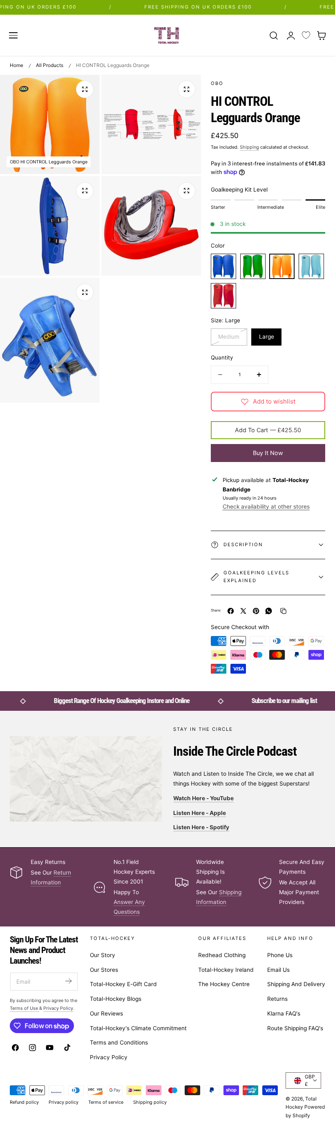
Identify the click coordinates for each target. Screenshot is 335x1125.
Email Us (278, 970)
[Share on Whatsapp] (268, 611)
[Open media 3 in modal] (85, 191)
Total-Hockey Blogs (115, 999)
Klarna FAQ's (283, 1013)
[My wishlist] (306, 35)
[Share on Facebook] (230, 611)
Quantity (222, 357)
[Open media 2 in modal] (186, 89)
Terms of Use (24, 1008)
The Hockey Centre (224, 984)
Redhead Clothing (222, 955)
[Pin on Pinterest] (256, 611)
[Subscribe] (68, 981)
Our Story (102, 955)
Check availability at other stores (266, 506)
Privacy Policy (108, 1057)
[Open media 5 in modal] (85, 292)
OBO (217, 83)
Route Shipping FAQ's (295, 1028)
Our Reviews (106, 1013)
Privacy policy (63, 1102)
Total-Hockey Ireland (226, 970)
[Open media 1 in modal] (85, 89)
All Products (49, 65)
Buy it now (268, 452)
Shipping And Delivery (296, 984)
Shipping (249, 147)
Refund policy (24, 1102)
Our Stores (104, 970)
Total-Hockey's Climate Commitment (138, 1028)
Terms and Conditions (119, 1043)
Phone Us (280, 955)
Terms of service (105, 1102)
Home (16, 65)
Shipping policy (150, 1102)
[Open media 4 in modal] (186, 191)
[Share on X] (243, 611)
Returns (277, 999)
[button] (13, 35)
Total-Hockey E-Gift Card (123, 984)
